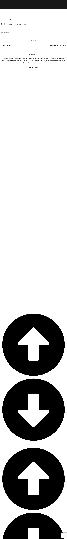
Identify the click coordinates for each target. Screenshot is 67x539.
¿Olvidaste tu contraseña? (57, 45)
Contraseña (5, 32)
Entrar (33, 40)
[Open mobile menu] (2, 4)
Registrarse (33, 67)
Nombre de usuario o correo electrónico (14, 24)
